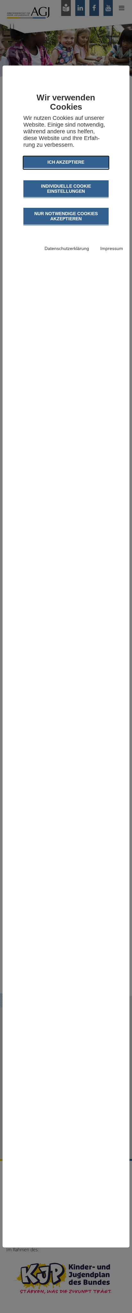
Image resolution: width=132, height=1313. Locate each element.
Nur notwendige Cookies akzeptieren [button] (66, 216)
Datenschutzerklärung (67, 248)
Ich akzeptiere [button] (65, 162)
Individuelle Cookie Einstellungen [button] (66, 189)
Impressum (111, 248)
